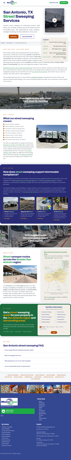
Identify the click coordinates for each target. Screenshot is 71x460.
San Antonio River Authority (39, 71)
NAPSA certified (27, 331)
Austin (40, 401)
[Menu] (4, 2)
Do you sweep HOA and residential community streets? (19, 350)
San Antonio (42, 412)
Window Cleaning (61, 314)
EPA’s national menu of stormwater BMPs (24, 180)
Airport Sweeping (50, 375)
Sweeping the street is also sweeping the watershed (17, 68)
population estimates (37, 77)
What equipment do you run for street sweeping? (18, 361)
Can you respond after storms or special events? (17, 366)
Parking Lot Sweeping (47, 316)
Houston (41, 415)
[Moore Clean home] (12, 2)
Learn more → (41, 218)
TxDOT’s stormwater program (47, 180)
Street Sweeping (45, 314)
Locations (3, 42)
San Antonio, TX (10, 42)
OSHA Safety (18, 331)
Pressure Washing (46, 319)
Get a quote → (7, 218)
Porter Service (60, 312)
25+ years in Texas (8, 331)
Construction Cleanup (47, 312)
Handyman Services (61, 322)
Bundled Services (59, 377)
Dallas (40, 420)
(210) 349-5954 (49, 258)
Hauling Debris (60, 319)
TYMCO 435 (21, 145)
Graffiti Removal (61, 316)
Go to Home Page (35, 378)
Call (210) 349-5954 (27, 36)
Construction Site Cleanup (26, 375)
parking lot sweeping (27, 154)
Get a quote (14, 36)
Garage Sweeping (46, 322)
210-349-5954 (43, 445)
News (2, 415)
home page (52, 297)
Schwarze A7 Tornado (9, 145)
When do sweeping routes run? (13, 355)
